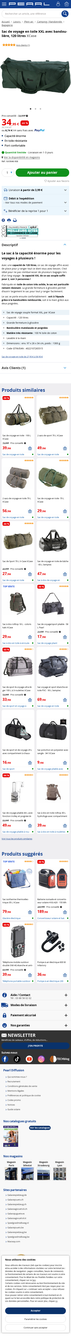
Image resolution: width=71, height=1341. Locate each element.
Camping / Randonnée (49, 21)
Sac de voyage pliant (47, 643)
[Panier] (67, 4)
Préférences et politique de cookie (24, 1095)
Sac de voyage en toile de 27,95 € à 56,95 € (22, 356)
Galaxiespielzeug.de (17, 1194)
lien (34, 1280)
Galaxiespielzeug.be (17, 1232)
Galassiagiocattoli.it (16, 1218)
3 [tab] (40, 109)
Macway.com (13, 1241)
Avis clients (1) (14, 368)
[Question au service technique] (16, 220)
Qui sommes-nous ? (17, 1076)
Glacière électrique (11, 918)
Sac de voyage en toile (13, 454)
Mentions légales (15, 1090)
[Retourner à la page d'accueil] (29, 4)
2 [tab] (35, 109)
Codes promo (14, 1100)
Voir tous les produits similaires (17, 838)
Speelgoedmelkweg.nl (18, 1222)
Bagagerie (7, 25)
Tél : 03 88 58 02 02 (20, 998)
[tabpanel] (35, 76)
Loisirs (17, 21)
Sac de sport (8, 768)
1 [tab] (30, 109)
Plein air (29, 21)
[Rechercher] (65, 13)
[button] (21, 157)
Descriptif (10, 245)
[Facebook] (4, 220)
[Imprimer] (10, 220)
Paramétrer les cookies (35, 1319)
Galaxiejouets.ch (15, 1199)
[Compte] (58, 4)
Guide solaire (13, 1109)
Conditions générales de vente (22, 1086)
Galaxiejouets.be (15, 1227)
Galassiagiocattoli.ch (17, 1208)
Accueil (6, 21)
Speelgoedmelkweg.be (18, 1236)
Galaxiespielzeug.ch (16, 1204)
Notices (11, 1104)
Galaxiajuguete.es (16, 1213)
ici (56, 1301)
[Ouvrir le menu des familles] (4, 4)
